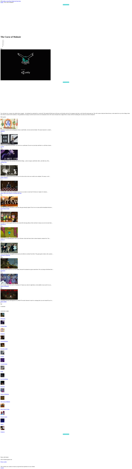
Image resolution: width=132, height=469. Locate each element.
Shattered (3, 131)
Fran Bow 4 (3, 224)
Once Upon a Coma (5, 208)
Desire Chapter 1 (4, 177)
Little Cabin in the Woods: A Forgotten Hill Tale (11, 193)
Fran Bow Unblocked (5, 255)
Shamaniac (3, 270)
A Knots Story (4, 162)
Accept (2, 467)
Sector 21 (3, 239)
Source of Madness (5, 286)
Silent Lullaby (4, 301)
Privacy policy (4, 461)
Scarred (2, 146)
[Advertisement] (20, 20)
